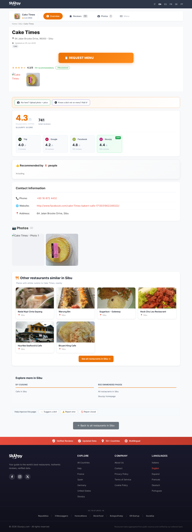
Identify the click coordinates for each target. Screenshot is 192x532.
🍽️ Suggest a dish (49, 412)
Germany (81, 485)
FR (171, 4)
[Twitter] (28, 477)
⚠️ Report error (68, 412)
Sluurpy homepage (107, 396)
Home (14, 24)
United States (84, 490)
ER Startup (134, 516)
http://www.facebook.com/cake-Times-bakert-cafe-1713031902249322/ (78, 205)
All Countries (83, 462)
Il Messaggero (61, 516)
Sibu (20, 24)
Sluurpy (81, 496)
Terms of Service (123, 479)
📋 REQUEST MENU (79, 58)
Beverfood (98, 516)
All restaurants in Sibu (108, 391)
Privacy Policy (121, 474)
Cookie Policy (121, 485)
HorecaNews (81, 516)
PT (182, 4)
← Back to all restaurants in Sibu (96, 425)
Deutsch (156, 485)
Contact (118, 468)
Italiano (155, 462)
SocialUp (150, 516)
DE (176, 4)
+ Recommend (62, 68)
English (155, 468)
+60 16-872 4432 (47, 198)
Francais (156, 479)
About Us (119, 462)
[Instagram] (20, 477)
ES (165, 4)
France (80, 474)
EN (160, 4)
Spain (80, 479)
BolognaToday (116, 516)
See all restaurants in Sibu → (96, 358)
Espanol (155, 474)
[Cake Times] (19, 79)
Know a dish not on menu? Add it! (72, 102)
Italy (79, 468)
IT (155, 4)
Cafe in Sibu (21, 391)
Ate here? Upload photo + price (34, 102)
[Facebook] (12, 477)
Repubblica (43, 516)
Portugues (157, 490)
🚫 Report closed (88, 412)
